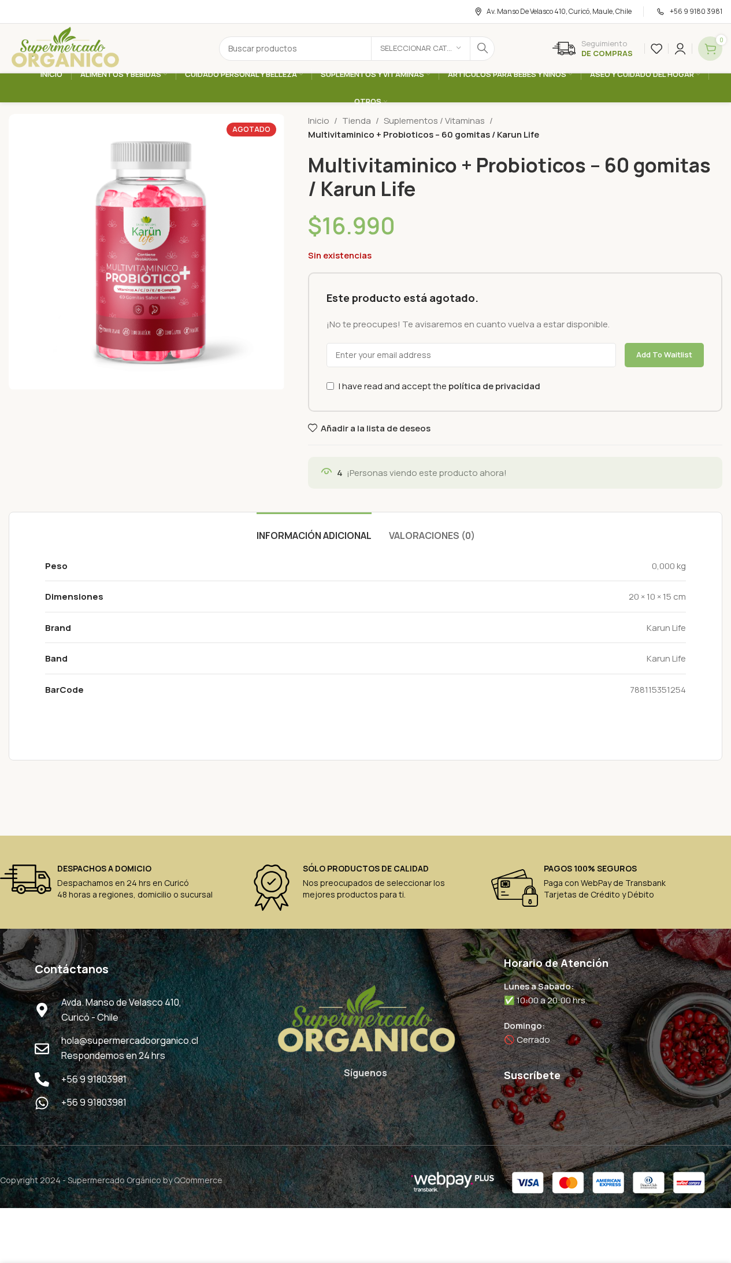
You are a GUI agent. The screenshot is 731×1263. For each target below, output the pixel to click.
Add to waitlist (664, 354)
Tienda (356, 121)
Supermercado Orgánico (114, 1180)
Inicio (318, 121)
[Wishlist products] (656, 48)
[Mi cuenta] (680, 48)
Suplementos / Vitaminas (434, 121)
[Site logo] (65, 48)
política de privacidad (494, 386)
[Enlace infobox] (592, 48)
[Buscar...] (482, 48)
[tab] (314, 530)
